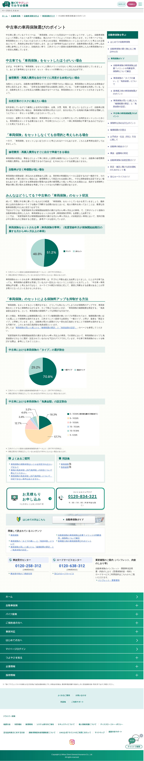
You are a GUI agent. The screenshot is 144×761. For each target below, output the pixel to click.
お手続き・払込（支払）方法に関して (123, 138)
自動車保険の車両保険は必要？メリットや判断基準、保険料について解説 (79, 536)
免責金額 (65, 467)
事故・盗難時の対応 (119, 153)
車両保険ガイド (48, 16)
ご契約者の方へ (16, 623)
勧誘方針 (7, 724)
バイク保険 (14, 614)
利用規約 (18, 724)
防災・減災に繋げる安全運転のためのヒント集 (123, 168)
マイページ (121, 4)
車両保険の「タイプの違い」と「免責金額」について (32, 542)
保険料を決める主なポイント (123, 123)
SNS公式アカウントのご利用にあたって (75, 732)
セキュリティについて (66, 724)
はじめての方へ (14, 640)
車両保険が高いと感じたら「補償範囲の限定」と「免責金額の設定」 (46, 327)
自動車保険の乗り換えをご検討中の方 (123, 50)
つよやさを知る (16, 658)
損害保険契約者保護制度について (42, 732)
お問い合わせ (81, 695)
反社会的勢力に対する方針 (14, 732)
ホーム (5, 16)
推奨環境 (29, 724)
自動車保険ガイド (75, 519)
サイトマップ (99, 732)
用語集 (63, 702)
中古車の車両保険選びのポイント (125, 114)
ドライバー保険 (9, 716)
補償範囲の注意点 (118, 130)
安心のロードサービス (64, 573)
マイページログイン (16, 649)
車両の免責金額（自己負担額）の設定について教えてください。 (31, 471)
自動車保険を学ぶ (31, 16)
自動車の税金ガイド (119, 146)
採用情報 (13, 675)
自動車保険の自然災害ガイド (123, 160)
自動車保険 (15, 16)
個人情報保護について (87, 724)
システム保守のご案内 (45, 724)
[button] (133, 741)
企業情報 (13, 666)
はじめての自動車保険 (120, 42)
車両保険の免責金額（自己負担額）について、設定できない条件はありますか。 (31, 477)
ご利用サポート (77, 702)
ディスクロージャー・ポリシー (111, 724)
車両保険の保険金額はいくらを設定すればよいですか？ (31, 465)
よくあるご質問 (64, 695)
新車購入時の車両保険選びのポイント (74, 541)
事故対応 (13, 631)
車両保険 (65, 464)
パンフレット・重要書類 (109, 580)
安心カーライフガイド (120, 177)
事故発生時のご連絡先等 (21, 573)
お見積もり (131, 4)
